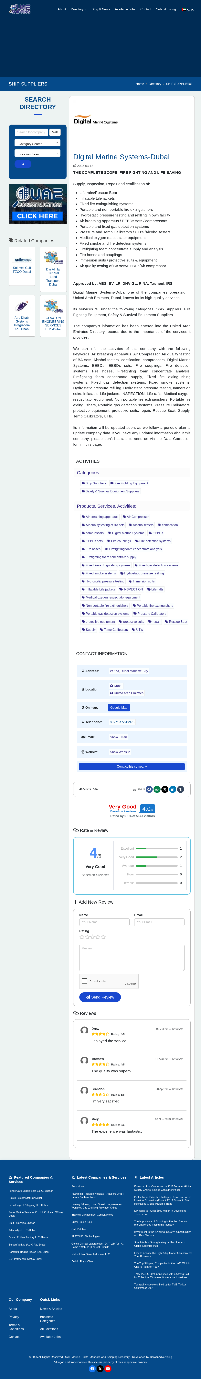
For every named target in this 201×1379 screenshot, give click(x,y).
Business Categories (47, 1319)
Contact (145, 9)
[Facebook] (149, 789)
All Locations (49, 1329)
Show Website (120, 752)
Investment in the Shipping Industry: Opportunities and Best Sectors (162, 1233)
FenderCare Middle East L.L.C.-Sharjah (31, 1190)
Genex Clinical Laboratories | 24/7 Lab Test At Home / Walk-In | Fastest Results (97, 1245)
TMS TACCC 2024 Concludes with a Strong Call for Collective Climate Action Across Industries (161, 1276)
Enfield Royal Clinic (82, 1261)
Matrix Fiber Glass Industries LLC (90, 1254)
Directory (77, 9)
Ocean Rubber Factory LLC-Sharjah (29, 1237)
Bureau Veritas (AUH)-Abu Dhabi (27, 1244)
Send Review (102, 997)
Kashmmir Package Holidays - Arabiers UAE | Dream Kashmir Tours (97, 1195)
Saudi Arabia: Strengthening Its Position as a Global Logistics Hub (159, 1244)
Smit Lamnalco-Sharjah (22, 1222)
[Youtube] (107, 1368)
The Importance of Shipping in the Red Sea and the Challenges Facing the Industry (161, 1223)
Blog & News (101, 9)
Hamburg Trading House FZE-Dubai (29, 1251)
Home (140, 84)
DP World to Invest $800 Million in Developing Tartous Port (160, 1212)
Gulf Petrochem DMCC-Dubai (25, 1258)
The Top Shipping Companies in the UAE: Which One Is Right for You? (161, 1265)
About (62, 9)
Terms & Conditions (16, 1327)
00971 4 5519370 (122, 722)
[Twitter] (164, 789)
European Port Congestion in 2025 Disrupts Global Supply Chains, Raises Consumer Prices (162, 1188)
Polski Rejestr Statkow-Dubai (25, 1197)
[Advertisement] (100, 48)
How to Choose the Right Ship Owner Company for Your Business (163, 1255)
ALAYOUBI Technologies (85, 1236)
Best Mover (78, 1186)
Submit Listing (166, 9)
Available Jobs (125, 9)
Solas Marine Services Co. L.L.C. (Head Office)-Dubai (36, 1214)
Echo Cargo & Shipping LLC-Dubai (28, 1205)
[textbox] (37, 144)
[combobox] (37, 142)
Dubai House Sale (81, 1221)
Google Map (118, 707)
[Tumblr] (180, 789)
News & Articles (51, 1309)
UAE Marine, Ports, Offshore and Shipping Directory (97, 1356)
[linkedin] (172, 789)
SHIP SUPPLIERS (179, 84)
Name (83, 915)
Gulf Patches (78, 1229)
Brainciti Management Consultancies (92, 1214)
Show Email (118, 737)
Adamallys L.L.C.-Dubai (22, 1230)
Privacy (14, 1317)
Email (138, 915)
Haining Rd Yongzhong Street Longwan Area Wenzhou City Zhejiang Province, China (96, 1206)
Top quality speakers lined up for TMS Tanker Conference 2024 (160, 1286)
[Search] (23, 164)
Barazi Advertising (161, 1356)
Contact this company (132, 766)
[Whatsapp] (157, 789)
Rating (84, 931)
